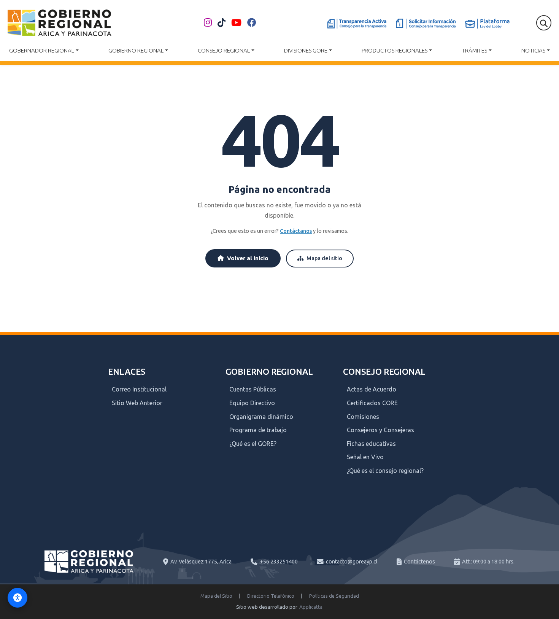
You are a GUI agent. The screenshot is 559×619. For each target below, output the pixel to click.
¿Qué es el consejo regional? (385, 470)
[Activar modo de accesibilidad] (17, 598)
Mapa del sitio (324, 258)
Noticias (533, 50)
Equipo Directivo (252, 402)
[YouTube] (236, 23)
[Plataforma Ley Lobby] (487, 24)
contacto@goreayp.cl (352, 562)
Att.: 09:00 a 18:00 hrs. (488, 562)
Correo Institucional (139, 389)
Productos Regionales (394, 50)
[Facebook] (251, 23)
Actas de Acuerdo (371, 389)
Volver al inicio (247, 258)
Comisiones (363, 416)
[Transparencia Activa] (356, 24)
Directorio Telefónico (270, 595)
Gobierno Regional (136, 50)
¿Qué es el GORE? (252, 443)
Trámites (474, 50)
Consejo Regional (224, 50)
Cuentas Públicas (252, 389)
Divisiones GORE (305, 50)
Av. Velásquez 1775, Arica (201, 562)
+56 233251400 (279, 562)
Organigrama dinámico (261, 416)
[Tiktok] (222, 23)
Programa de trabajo (258, 429)
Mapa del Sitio (216, 595)
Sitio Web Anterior (137, 402)
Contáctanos (296, 231)
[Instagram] (208, 23)
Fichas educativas (371, 443)
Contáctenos (419, 562)
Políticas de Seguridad (334, 595)
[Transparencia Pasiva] (426, 24)
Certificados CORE (372, 402)
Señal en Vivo (365, 457)
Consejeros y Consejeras (380, 429)
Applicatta (310, 607)
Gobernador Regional (41, 50)
